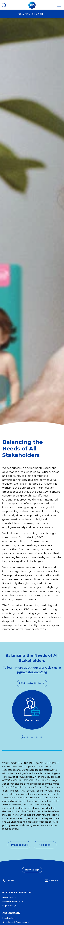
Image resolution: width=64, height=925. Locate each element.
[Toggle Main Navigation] (59, 5)
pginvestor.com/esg (32, 672)
